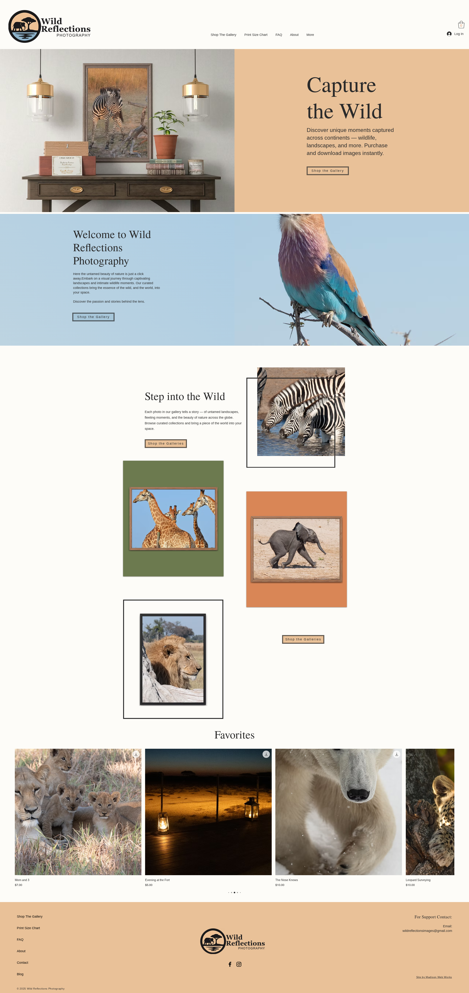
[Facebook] (230, 964)
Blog (20, 974)
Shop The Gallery (30, 916)
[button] (461, 24)
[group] (234, 818)
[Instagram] (239, 964)
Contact (22, 962)
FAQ (20, 939)
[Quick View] (78, 812)
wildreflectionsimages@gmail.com (427, 931)
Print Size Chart (28, 928)
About (21, 951)
